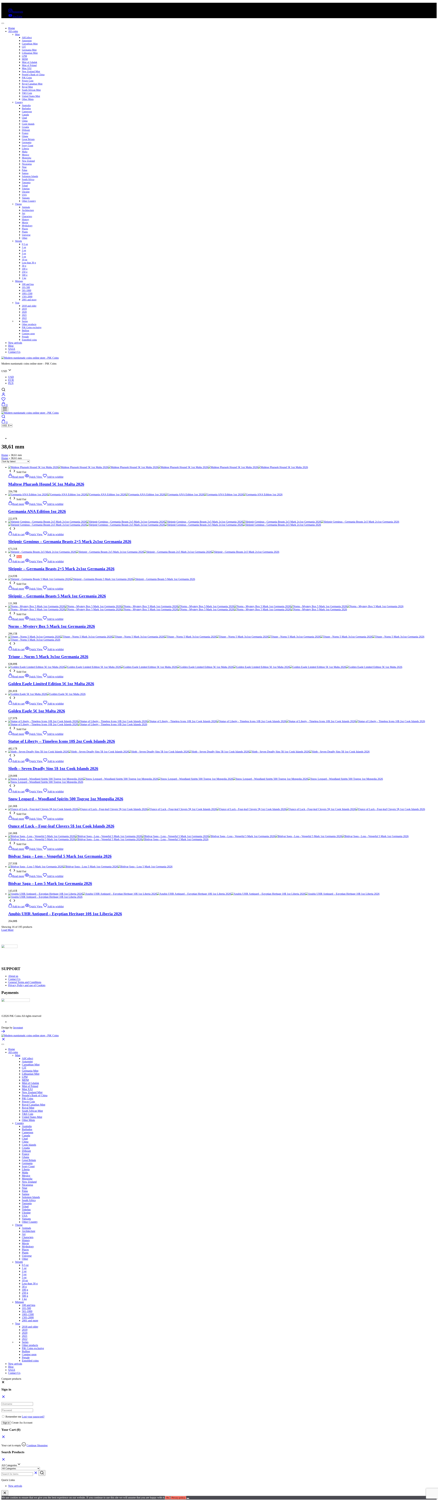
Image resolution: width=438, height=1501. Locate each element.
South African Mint (31, 90)
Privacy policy (178, 1497)
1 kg (24, 278)
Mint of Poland (29, 65)
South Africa (28, 179)
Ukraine (26, 191)
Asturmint (27, 40)
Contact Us (14, 351)
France (25, 133)
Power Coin (27, 80)
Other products (29, 324)
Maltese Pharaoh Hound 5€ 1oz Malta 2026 (46, 484)
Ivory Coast (27, 145)
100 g (24, 269)
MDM (25, 59)
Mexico (25, 154)
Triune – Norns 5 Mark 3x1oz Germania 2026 (48, 656)
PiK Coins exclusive (31, 327)
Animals (26, 207)
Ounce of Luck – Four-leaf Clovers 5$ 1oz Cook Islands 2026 (61, 826)
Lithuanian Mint (30, 53)
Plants (25, 232)
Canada (25, 114)
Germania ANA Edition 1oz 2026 (37, 511)
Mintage (19, 281)
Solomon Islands (30, 176)
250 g (24, 272)
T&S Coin (27, 93)
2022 (24, 318)
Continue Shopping (37, 1445)
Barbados (26, 108)
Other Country (29, 201)
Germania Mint (29, 50)
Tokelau (26, 188)
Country (19, 102)
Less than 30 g (29, 262)
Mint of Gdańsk (29, 62)
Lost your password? (33, 1416)
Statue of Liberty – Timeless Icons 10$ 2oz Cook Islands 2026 (61, 741)
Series (25, 321)
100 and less (28, 284)
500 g (24, 275)
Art (23, 213)
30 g (24, 265)
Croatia (25, 127)
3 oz (24, 253)
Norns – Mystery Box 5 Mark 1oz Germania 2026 (51, 626)
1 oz (24, 247)
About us (13, 976)
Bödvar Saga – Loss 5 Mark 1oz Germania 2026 (50, 883)
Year (17, 303)
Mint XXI (26, 68)
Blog (11, 345)
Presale (25, 336)
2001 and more (29, 299)
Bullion (25, 330)
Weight (18, 241)
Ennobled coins (29, 340)
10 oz (24, 259)
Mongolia (26, 158)
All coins (13, 31)
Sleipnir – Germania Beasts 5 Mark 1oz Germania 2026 (57, 596)
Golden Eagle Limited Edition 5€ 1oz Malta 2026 (51, 683)
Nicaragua (27, 164)
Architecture (28, 210)
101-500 (26, 287)
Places (25, 228)
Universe (26, 235)
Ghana (25, 136)
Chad (24, 117)
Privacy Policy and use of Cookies (26, 985)
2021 (24, 315)
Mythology (27, 225)
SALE (11, 348)
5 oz (24, 256)
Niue (24, 167)
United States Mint (31, 96)
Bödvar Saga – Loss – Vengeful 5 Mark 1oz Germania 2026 (60, 856)
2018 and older (29, 306)
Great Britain (28, 139)
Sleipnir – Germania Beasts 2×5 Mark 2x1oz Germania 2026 (61, 569)
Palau (24, 170)
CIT (24, 47)
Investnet (18, 1027)
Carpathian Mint (30, 43)
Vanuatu (26, 198)
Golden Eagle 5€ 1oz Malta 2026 (36, 711)
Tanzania (26, 182)
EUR (11, 380)
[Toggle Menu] (2, 23)
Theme (18, 204)
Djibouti (26, 130)
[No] (187, 1498)
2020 (24, 312)
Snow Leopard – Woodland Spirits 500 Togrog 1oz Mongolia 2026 (65, 799)
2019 (24, 309)
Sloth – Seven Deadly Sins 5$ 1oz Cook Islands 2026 (53, 768)
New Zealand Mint (31, 71)
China (25, 121)
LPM (24, 56)
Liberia (25, 148)
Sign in (6, 1423)
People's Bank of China (33, 74)
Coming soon (28, 333)
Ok (167, 1497)
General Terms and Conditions (24, 982)
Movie (25, 222)
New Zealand (28, 161)
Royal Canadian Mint (32, 84)
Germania (26, 142)
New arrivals (15, 342)
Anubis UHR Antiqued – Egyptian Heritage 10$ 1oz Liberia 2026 (65, 914)
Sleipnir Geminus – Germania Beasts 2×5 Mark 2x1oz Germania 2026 (69, 541)
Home (11, 28)
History (25, 219)
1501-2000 (27, 296)
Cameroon (27, 111)
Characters (27, 216)
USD (11, 377)
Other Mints (28, 99)
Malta (24, 151)
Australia (26, 105)
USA (24, 195)
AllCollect (27, 37)
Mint (17, 34)
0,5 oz (25, 244)
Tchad (25, 185)
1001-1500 (27, 293)
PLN (11, 383)
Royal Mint (27, 87)
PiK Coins (27, 77)
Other (24, 238)
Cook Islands (28, 124)
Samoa (25, 173)
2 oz (24, 250)
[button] (3, 1382)
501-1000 (26, 290)
